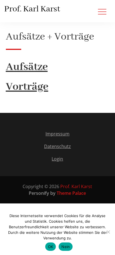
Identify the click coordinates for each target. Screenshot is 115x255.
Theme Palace (71, 193)
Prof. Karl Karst (32, 9)
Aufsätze (27, 67)
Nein (65, 246)
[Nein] (108, 232)
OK (50, 246)
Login (57, 159)
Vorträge (27, 87)
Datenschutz (57, 146)
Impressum (57, 134)
